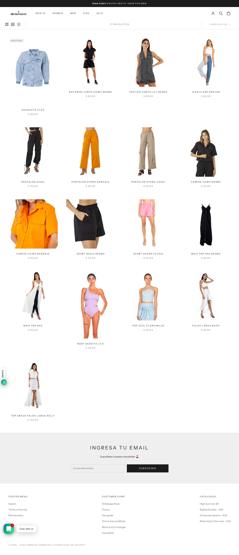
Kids (86, 13)
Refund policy (15, 515)
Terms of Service (17, 509)
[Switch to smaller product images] (12, 24)
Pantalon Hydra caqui (148, 182)
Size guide (107, 515)
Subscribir (147, 468)
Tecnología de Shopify (70, 545)
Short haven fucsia (148, 253)
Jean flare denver (206, 92)
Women (57, 13)
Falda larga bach (206, 325)
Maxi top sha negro (206, 253)
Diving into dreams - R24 (213, 515)
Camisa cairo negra (206, 182)
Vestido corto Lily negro (148, 92)
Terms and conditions (113, 521)
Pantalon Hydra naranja (91, 182)
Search (12, 503)
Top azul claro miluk (148, 325)
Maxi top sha (33, 325)
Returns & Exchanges (114, 527)
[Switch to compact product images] (18, 24)
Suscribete (108, 532)
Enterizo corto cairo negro (90, 92)
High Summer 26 (209, 503)
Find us (106, 509)
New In (40, 13)
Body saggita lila (90, 343)
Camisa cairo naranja (33, 253)
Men (73, 13)
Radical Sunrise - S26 (211, 509)
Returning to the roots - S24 (215, 521)
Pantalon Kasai (33, 182)
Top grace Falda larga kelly (33, 415)
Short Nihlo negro (91, 253)
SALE (99, 13)
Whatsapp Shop (111, 503)
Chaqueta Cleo (33, 110)
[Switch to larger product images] (6, 24)
